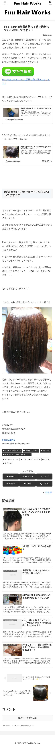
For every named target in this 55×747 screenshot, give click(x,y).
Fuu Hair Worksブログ (13, 451)
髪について (47, 451)
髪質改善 (8, 463)
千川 (24, 459)
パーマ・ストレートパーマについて (18, 454)
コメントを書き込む (27, 718)
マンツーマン (35, 459)
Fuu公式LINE (8, 440)
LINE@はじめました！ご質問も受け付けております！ (26, 81)
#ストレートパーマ (12, 459)
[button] (49, 422)
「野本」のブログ (31, 451)
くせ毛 (46, 459)
